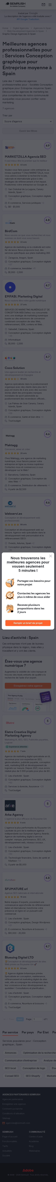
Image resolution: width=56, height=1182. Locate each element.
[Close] (50, 556)
